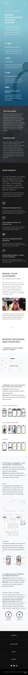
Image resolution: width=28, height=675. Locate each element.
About (14, 651)
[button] (25, 3)
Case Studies (14, 644)
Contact (14, 659)
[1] (12, 328)
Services (14, 635)
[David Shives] (6, 3)
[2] (14, 328)
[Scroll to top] (25, 672)
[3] (15, 328)
